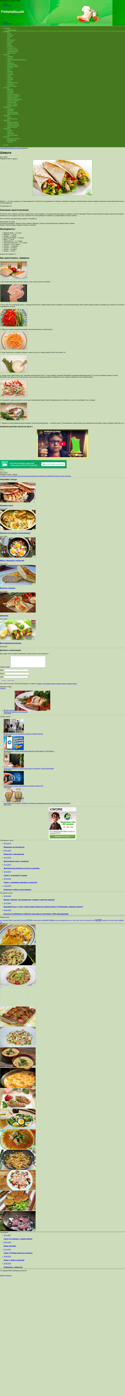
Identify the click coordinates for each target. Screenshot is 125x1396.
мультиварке (62, 920)
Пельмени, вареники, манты (16, 59)
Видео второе (12, 86)
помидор (88, 920)
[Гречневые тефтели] (18, 1026)
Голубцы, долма (12, 66)
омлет (77, 920)
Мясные (10, 56)
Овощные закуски (13, 125)
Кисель (9, 130)
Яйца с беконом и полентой (12, 560)
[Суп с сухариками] (18, 1067)
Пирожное (10, 109)
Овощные (10, 63)
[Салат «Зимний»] (18, 964)
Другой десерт (12, 119)
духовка (14, 920)
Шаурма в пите (6, 505)
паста (81, 920)
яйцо (1, 922)
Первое (7, 31)
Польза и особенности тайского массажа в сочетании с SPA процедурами (29, 768)
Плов (9, 61)
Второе (6, 54)
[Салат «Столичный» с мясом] (13, 1005)
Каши (9, 76)
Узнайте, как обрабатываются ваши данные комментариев (57, 683)
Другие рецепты (12, 51)
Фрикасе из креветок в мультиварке (16, 712)
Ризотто (10, 68)
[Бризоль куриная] (18, 584)
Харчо (9, 43)
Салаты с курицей (13, 96)
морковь (56, 920)
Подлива (10, 84)
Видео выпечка (12, 112)
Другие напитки (12, 135)
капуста (19, 920)
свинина (104, 920)
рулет (93, 920)
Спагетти (10, 74)
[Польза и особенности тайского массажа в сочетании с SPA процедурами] (14, 767)
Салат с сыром (12, 104)
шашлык (121, 920)
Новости (10, 142)
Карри (9, 81)
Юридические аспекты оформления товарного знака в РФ (23, 786)
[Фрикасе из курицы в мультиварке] (18, 529)
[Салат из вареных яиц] (18, 1128)
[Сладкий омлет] (18, 1087)
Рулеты (9, 73)
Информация (11, 30)
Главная (3, 148)
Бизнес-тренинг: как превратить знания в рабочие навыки (23, 734)
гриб (10, 920)
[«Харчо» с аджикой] (18, 1149)
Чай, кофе (10, 133)
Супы (9, 33)
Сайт (1, 677)
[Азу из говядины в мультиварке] (18, 1169)
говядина (5, 920)
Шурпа (9, 45)
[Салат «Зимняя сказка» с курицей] (18, 1046)
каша (24, 920)
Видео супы (11, 53)
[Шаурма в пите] (18, 502)
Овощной (10, 91)
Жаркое (10, 71)
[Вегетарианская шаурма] (18, 639)
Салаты (7, 87)
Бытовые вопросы (13, 138)
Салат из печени (12, 100)
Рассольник (11, 40)
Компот (9, 132)
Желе (9, 117)
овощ (71, 920)
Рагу (8, 69)
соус (109, 920)
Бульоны (10, 46)
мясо (67, 920)
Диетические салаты (14, 99)
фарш (112, 920)
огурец (74, 920)
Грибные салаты (13, 94)
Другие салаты (12, 105)
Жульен (10, 77)
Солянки (10, 41)
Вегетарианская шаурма (10, 643)
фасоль (116, 920)
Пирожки (10, 110)
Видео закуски (12, 127)
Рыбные (10, 58)
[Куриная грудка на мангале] (18, 1108)
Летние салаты (12, 97)
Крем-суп (10, 35)
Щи (8, 38)
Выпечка (7, 107)
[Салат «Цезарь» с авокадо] (18, 985)
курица (51, 920)
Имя (2, 670)
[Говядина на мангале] (18, 1230)
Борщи (9, 36)
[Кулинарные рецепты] (12, 19)
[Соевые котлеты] (18, 1210)
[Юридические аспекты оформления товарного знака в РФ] (14, 784)
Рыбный (10, 92)
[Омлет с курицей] (18, 944)
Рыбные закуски (12, 123)
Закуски (7, 120)
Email (2, 673)
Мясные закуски (12, 122)
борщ (1, 920)
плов (85, 920)
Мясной (10, 89)
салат (98, 919)
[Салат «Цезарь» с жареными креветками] (18, 1189)
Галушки (10, 79)
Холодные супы (12, 49)
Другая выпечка (12, 114)
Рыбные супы (12, 48)
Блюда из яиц (12, 64)
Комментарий (5, 667)
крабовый (34, 920)
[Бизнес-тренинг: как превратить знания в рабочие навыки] (14, 732)
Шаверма (4, 616)
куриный (45, 920)
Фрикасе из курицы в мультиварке (15, 533)
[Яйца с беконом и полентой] (18, 557)
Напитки (7, 128)
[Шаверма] (18, 612)
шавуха (2, 471)
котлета (29, 920)
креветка (39, 920)
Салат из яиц (11, 102)
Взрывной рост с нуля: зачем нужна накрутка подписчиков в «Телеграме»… (29, 751)
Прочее (7, 137)
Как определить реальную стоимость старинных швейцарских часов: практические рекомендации (37, 803)
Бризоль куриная (7, 588)
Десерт (6, 115)
